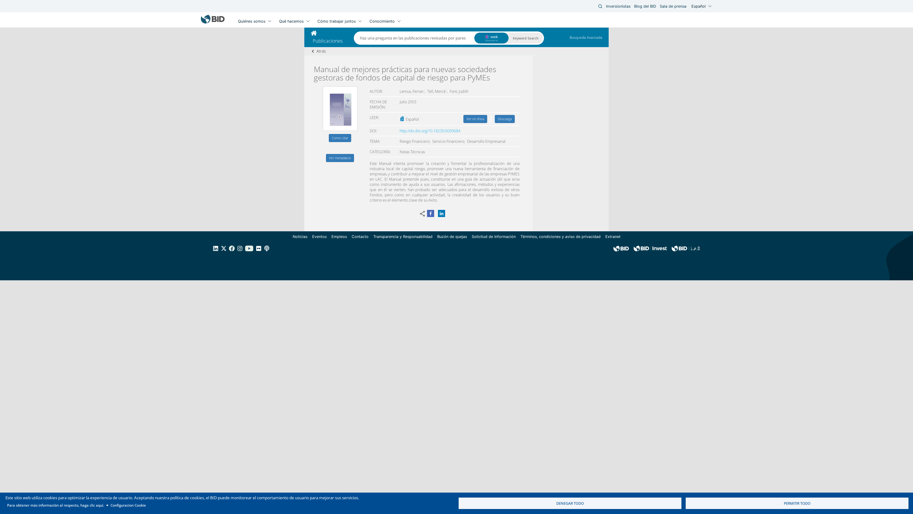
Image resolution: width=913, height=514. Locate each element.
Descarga (505, 119)
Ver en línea (475, 119)
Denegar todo (570, 503)
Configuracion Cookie (128, 505)
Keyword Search (526, 38)
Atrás (321, 51)
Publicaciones (328, 41)
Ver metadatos (340, 158)
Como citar (340, 138)
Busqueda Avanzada (586, 37)
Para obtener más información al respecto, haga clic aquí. (55, 505)
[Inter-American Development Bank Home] (213, 22)
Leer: (374, 117)
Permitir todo (797, 503)
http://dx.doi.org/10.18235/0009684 (430, 130)
